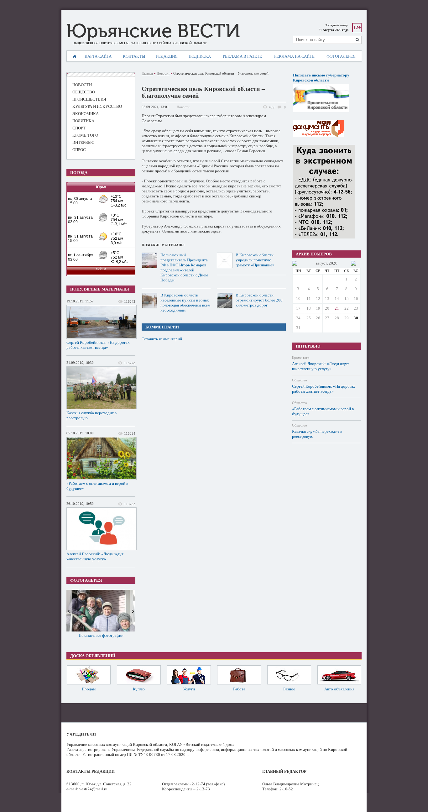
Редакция (167, 56)
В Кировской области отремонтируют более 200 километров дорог (259, 300)
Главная (147, 73)
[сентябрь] (353, 263)
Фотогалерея (341, 56)
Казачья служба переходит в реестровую (91, 415)
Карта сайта (98, 56)
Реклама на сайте (294, 56)
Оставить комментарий (162, 339)
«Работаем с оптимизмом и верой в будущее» (97, 486)
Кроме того (301, 357)
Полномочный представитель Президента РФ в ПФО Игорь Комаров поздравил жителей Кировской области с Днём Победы (184, 267)
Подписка (200, 56)
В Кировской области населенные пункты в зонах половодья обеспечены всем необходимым (185, 302)
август (321, 263)
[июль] (294, 263)
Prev (69, 610)
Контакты (134, 56)
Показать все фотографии (101, 635)
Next (132, 610)
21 (337, 308)
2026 (333, 263)
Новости (163, 73)
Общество (299, 380)
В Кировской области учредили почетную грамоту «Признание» (255, 260)
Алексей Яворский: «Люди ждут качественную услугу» (94, 556)
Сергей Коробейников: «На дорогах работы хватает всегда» (98, 345)
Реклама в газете (242, 56)
